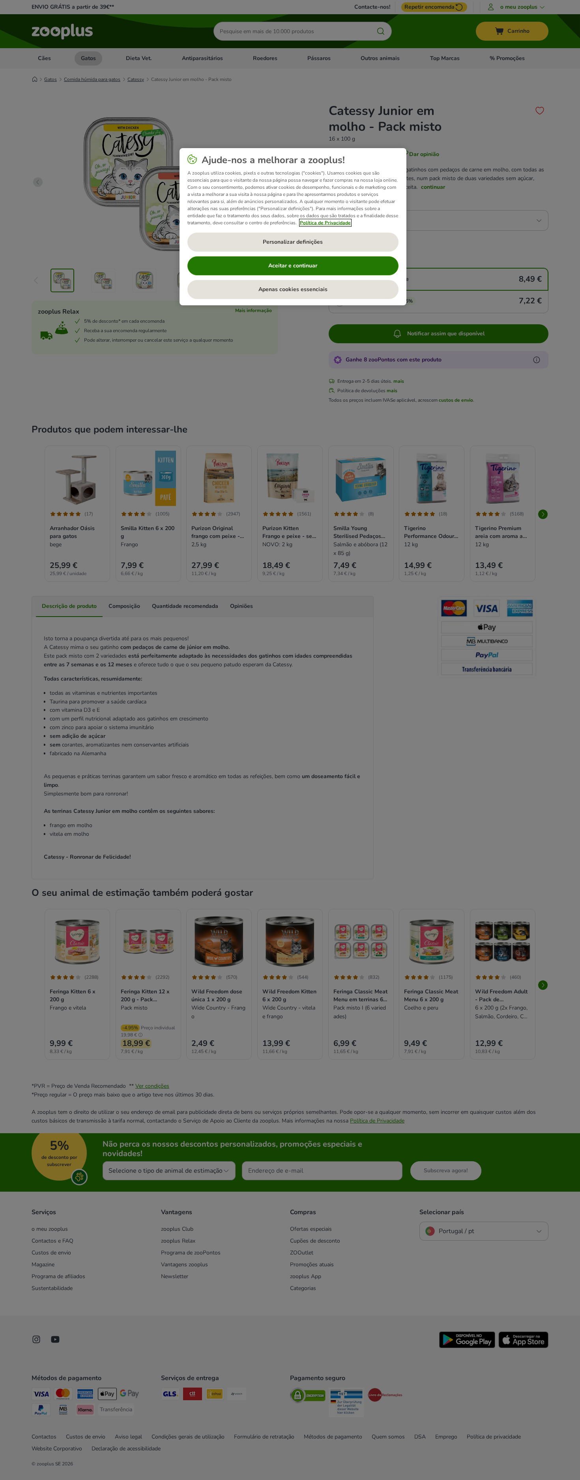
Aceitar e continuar (292, 265)
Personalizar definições (293, 242)
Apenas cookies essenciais (292, 289)
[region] (293, 226)
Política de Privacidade (325, 223)
